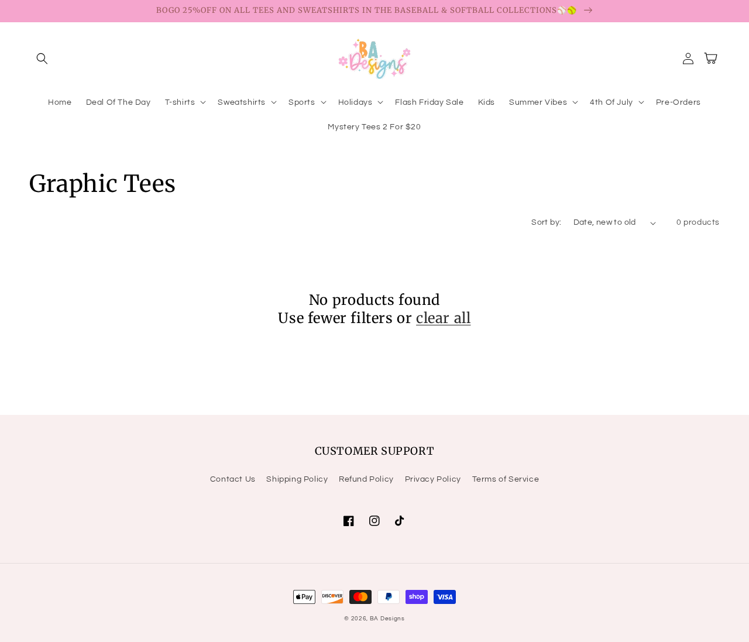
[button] (42, 58)
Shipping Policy (297, 479)
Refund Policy (366, 479)
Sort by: (546, 222)
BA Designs (387, 619)
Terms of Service (506, 479)
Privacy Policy (433, 479)
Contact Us (233, 479)
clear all (443, 318)
